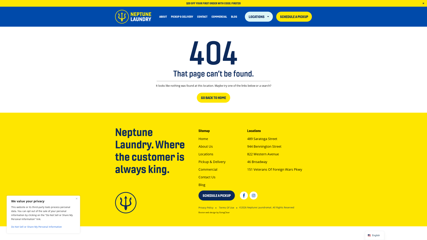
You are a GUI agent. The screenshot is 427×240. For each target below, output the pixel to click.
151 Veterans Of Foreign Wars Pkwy (274, 169)
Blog (234, 16)
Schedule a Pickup (294, 17)
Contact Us (207, 177)
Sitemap (204, 131)
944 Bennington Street (264, 146)
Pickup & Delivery (182, 16)
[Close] (77, 198)
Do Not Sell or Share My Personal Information (36, 226)
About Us (205, 146)
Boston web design (207, 212)
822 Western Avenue (263, 154)
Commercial (219, 16)
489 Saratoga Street (262, 138)
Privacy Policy (205, 207)
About (163, 16)
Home (203, 138)
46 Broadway (257, 162)
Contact (202, 16)
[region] (43, 214)
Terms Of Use (226, 207)
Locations (257, 17)
